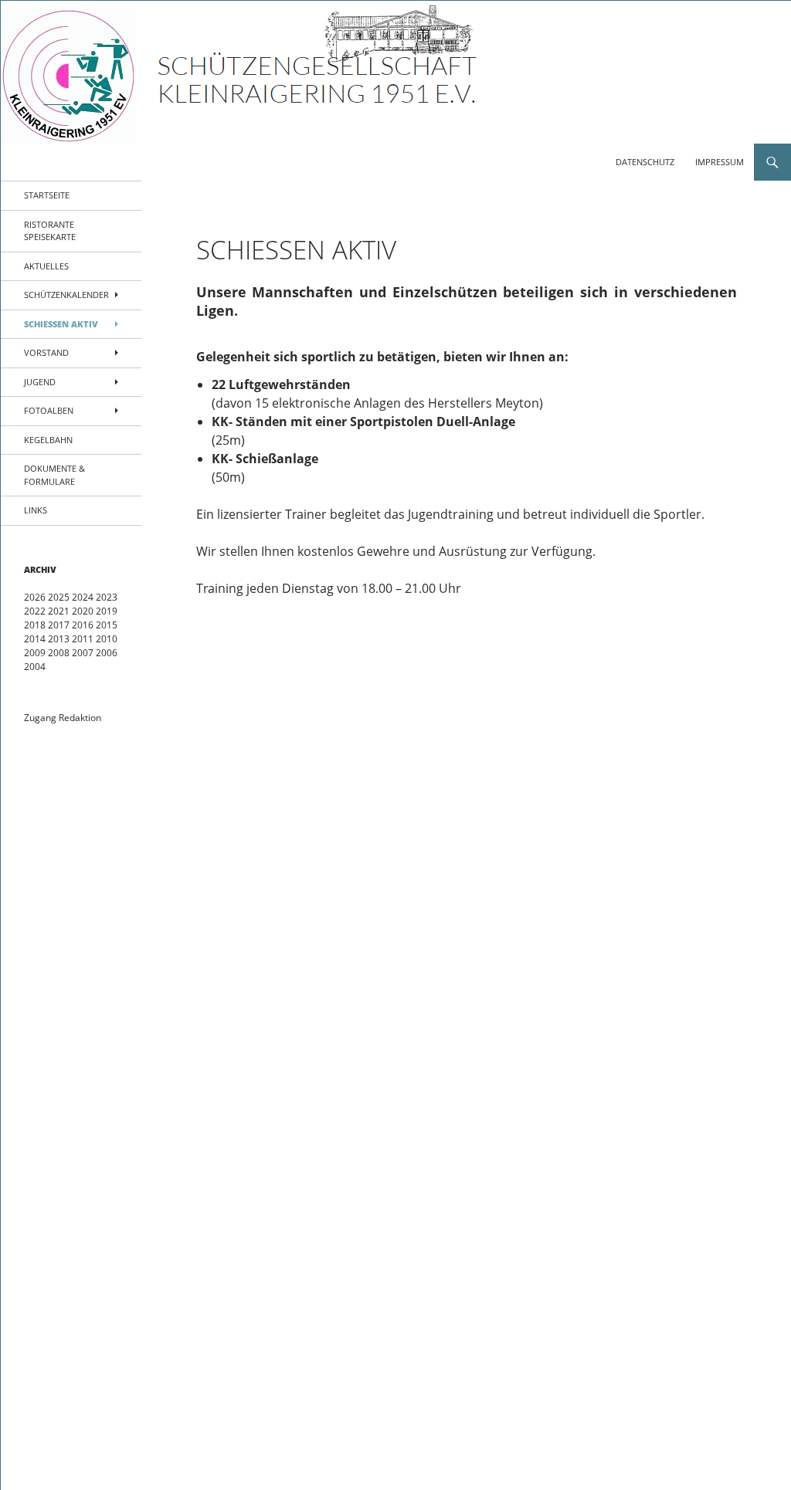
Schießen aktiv (61, 324)
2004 (35, 666)
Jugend (40, 382)
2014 (35, 638)
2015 (106, 625)
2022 (35, 611)
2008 (59, 652)
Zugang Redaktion (62, 717)
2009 (35, 652)
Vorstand (46, 352)
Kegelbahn (48, 439)
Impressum (719, 162)
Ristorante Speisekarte (50, 230)
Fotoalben (48, 410)
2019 (106, 611)
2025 (59, 597)
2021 (59, 611)
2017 (59, 625)
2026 (35, 597)
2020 (82, 611)
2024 (82, 597)
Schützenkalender (66, 294)
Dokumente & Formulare (54, 474)
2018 (35, 625)
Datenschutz (645, 162)
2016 (82, 625)
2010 (106, 638)
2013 (59, 638)
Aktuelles (46, 266)
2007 (82, 652)
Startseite (47, 195)
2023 (106, 597)
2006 (106, 652)
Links (35, 510)
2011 (82, 638)
